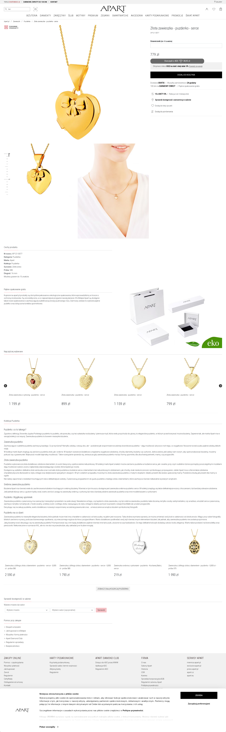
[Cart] (221, 9)
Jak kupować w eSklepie (16, 631)
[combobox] (27, 610)
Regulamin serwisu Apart (151, 682)
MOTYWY (80, 15)
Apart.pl (6, 21)
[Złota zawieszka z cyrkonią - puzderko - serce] (34, 374)
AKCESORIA (137, 15)
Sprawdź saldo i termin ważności (63, 666)
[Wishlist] (213, 9)
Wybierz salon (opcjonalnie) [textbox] (63, 610)
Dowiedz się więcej (195, 66)
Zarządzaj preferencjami (199, 704)
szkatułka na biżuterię (86, 434)
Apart (12, 260)
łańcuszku (198, 446)
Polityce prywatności (133, 710)
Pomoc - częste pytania (13, 662)
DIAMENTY (45, 15)
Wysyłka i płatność (11, 666)
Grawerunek (161, 41)
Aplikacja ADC (101, 666)
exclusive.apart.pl (194, 666)
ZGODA (199, 695)
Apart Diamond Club (14, 638)
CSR (143, 672)
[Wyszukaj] (6, 9)
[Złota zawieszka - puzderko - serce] (86, 374)
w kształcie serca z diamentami (81, 470)
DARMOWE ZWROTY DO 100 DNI (35, 2)
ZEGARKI (105, 15)
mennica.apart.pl (194, 662)
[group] (34, 385)
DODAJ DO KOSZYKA (186, 75)
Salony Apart (146, 666)
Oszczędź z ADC (177, 61)
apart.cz (190, 672)
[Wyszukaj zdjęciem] (35, 9)
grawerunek (20, 455)
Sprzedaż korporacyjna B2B (152, 679)
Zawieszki (16, 21)
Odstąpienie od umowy (13, 682)
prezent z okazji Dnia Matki (120, 504)
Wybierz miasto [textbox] (13, 610)
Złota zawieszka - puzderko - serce (75, 395)
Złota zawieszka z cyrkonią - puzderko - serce (27, 395)
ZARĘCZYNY (59, 15)
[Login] (207, 9)
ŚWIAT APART (193, 15)
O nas (143, 662)
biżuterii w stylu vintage (31, 473)
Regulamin (8, 676)
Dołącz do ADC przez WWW (106, 662)
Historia (144, 669)
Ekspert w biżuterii (13, 627)
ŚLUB (70, 15)
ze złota (24, 464)
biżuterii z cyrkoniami (148, 492)
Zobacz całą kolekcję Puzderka (113, 589)
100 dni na (162, 86)
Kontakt (7, 685)
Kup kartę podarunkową (59, 662)
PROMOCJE (177, 15)
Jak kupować (9, 669)
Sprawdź (101, 610)
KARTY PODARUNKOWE (157, 15)
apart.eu (190, 676)
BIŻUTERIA (31, 15)
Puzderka (27, 21)
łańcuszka (98, 517)
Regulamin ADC (101, 669)
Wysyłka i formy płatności (16, 635)
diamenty (129, 452)
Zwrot (6, 672)
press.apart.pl (192, 669)
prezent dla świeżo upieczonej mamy (167, 473)
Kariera (144, 676)
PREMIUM (93, 15)
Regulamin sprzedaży (15, 642)
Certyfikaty (8, 679)
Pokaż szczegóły (47, 727)
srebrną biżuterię (71, 488)
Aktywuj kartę (55, 669)
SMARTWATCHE (120, 15)
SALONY (219, 2)
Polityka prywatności (149, 685)
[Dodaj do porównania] (151, 111)
